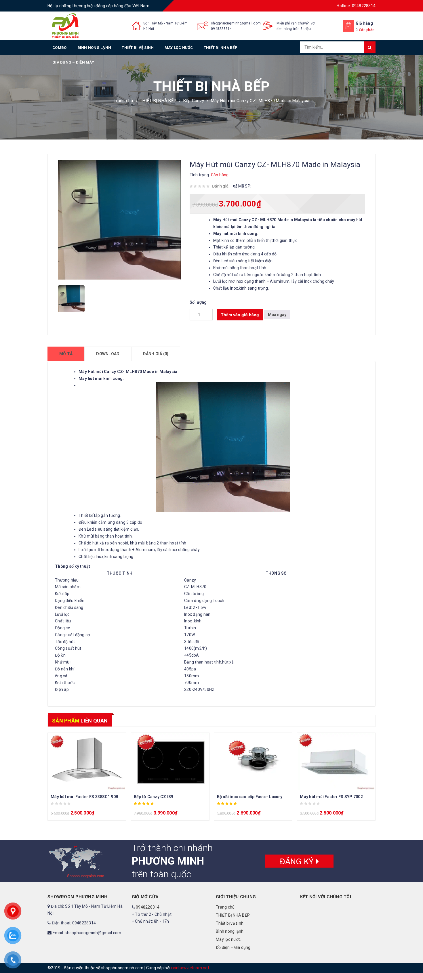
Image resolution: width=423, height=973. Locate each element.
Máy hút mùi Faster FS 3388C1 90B (84, 796)
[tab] (65, 354)
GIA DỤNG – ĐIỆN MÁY (73, 62)
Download (107, 353)
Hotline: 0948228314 (356, 5)
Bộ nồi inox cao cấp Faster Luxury (249, 796)
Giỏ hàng (364, 23)
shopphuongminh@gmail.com (236, 23)
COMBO (59, 47)
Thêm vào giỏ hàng (240, 314)
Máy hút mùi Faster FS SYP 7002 (331, 796)
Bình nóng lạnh (94, 47)
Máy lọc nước (179, 47)
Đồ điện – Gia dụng (233, 947)
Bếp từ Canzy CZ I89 (153, 796)
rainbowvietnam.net (190, 968)
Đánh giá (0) (155, 353)
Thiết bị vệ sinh (138, 47)
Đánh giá (220, 186)
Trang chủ (123, 100)
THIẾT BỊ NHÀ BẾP (220, 47)
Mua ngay (277, 314)
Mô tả (66, 353)
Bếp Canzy (193, 100)
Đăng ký (298, 861)
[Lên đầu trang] (413, 955)
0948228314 (221, 29)
